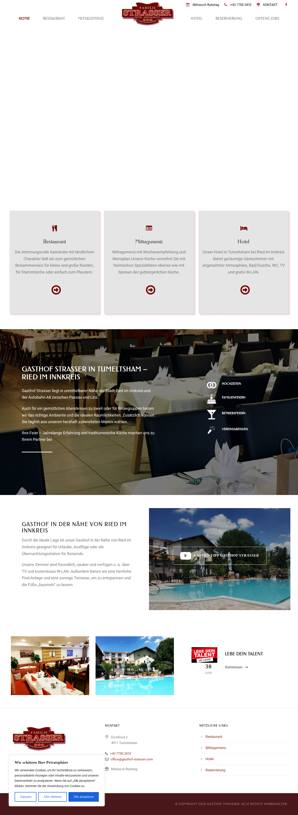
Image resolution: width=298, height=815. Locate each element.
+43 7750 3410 (240, 5)
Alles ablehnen (52, 796)
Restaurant (54, 18)
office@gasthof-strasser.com (132, 759)
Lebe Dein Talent (244, 653)
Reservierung (229, 18)
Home (24, 18)
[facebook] (286, 5)
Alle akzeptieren (84, 796)
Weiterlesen (234, 667)
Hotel (196, 18)
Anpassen (25, 796)
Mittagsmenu (216, 748)
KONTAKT (270, 5)
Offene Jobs (267, 18)
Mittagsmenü (91, 18)
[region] (57, 780)
